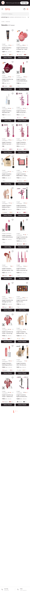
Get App (24, 3)
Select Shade (8, 57)
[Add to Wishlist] (12, 30)
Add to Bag (22, 89)
